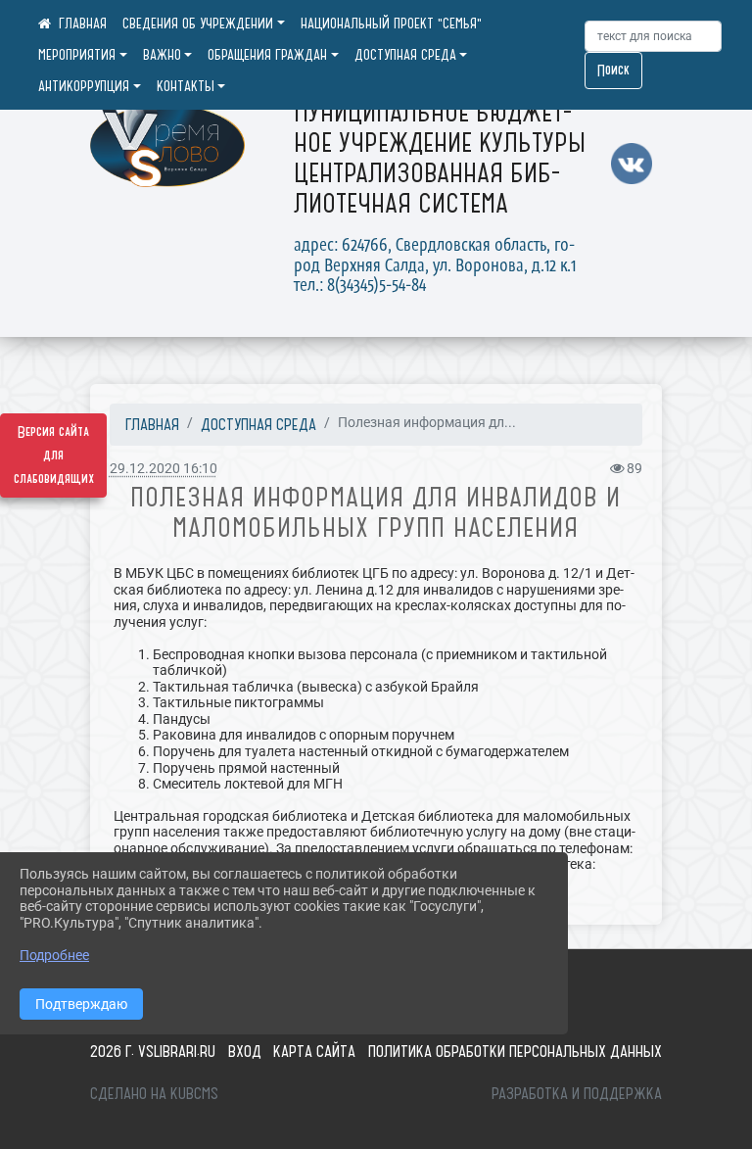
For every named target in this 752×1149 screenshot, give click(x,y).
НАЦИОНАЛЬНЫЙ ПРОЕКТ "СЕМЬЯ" (391, 23)
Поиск (613, 70)
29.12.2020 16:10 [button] (163, 468)
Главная (152, 424)
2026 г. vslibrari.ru (152, 1051)
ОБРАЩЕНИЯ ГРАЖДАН (267, 55)
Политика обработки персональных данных (515, 1051)
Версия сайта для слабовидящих (54, 455)
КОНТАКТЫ (185, 86)
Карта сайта (314, 1051)
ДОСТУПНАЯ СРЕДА (405, 55)
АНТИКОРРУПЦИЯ (83, 86)
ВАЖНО (162, 55)
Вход (244, 1051)
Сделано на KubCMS (154, 1093)
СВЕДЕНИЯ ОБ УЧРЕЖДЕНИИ (197, 23)
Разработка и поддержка (577, 1093)
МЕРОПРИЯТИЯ (77, 55)
